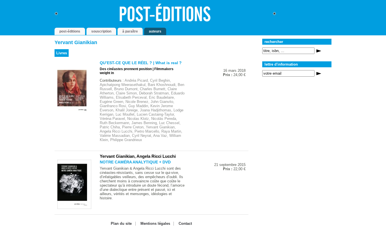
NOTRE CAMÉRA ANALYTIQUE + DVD (135, 162)
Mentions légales (155, 224)
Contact (185, 224)
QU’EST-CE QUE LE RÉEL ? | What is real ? (141, 63)
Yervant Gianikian (117, 156)
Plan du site (121, 224)
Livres (61, 53)
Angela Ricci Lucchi (156, 156)
